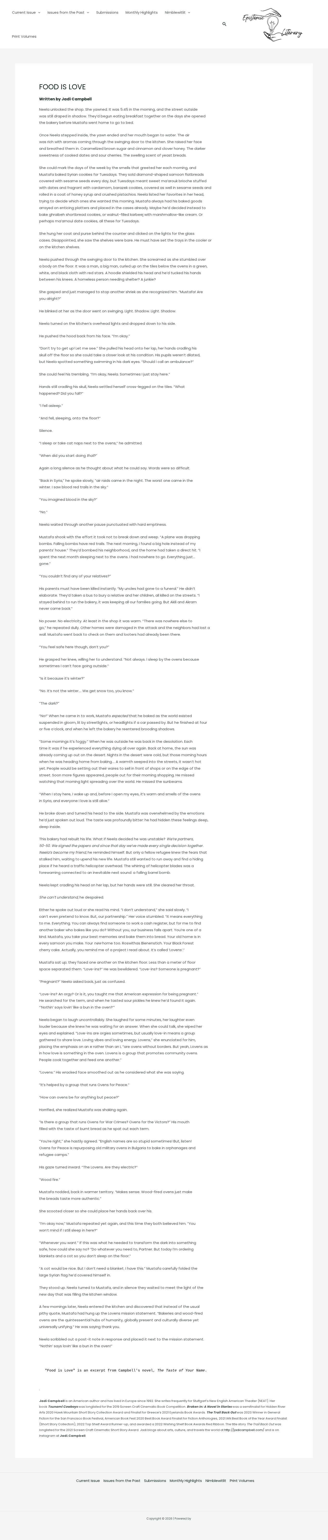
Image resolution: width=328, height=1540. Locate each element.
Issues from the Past (66, 12)
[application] (38, 12)
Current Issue (24, 12)
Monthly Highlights (142, 12)
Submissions (107, 12)
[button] (224, 24)
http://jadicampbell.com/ (244, 1430)
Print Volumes (24, 36)
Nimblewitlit (175, 12)
